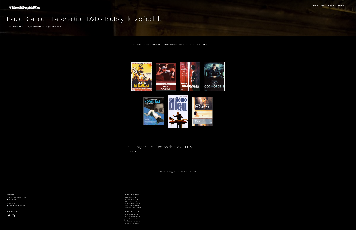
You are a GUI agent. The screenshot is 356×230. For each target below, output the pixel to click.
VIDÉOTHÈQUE (332, 6)
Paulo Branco (201, 44)
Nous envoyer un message (16, 205)
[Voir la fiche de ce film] (141, 76)
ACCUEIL (315, 6)
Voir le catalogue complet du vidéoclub (178, 171)
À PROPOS (341, 6)
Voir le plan (12, 199)
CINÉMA (323, 6)
